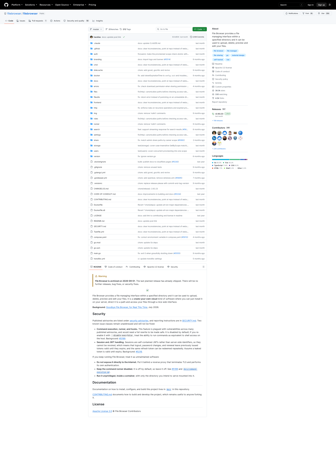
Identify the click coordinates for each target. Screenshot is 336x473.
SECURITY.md (100, 226)
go (227, 55)
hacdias (97, 37)
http (95, 108)
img (95, 113)
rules (96, 118)
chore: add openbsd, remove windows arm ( (157, 178)
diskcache (98, 70)
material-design (238, 55)
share (96, 140)
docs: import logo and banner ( (151, 59)
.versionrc (98, 183)
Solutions (30, 4)
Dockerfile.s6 (99, 210)
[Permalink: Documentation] (91, 382)
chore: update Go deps (148, 242)
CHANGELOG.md (101, 188)
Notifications (293, 13)
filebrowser (14, 13)
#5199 (122, 338)
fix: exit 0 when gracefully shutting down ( (156, 253)
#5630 (186, 129)
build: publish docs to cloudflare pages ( (155, 162)
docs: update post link (111, 37)
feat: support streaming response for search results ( (160, 129)
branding (98, 59)
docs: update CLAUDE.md (149, 43)
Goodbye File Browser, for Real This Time (126, 307)
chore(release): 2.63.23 (148, 188)
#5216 (139, 351)
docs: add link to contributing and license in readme (160, 215)
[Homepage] (6, 5)
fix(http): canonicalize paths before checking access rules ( (163, 92)
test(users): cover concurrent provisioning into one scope (162, 151)
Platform (16, 4)
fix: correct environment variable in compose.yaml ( (160, 237)
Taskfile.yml (99, 232)
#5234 (177, 194)
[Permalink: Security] (91, 314)
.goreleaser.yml (100, 178)
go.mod (97, 242)
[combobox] (174, 29)
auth (96, 54)
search (97, 129)
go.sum (97, 248)
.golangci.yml (99, 172)
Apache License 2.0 (102, 411)
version (97, 156)
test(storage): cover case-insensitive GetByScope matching (163, 145)
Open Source (62, 4)
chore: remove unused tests (150, 167)
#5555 (177, 253)
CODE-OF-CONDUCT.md (105, 194)
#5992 (181, 140)
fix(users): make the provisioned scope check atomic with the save (166, 54)
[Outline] (203, 267)
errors (96, 86)
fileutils (97, 97)
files (95, 92)
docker (97, 75)
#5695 (179, 178)
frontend (97, 102)
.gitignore (98, 167)
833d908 (175, 37)
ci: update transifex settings (150, 259)
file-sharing (218, 55)
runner (96, 124)
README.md (99, 221)
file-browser (218, 51)
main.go (97, 253)
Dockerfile (98, 205)
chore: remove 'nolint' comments (152, 113)
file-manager (232, 51)
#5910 (184, 237)
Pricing (92, 4)
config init (170, 76)
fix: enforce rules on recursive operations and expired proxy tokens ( (167, 108)
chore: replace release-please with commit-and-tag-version (163, 183)
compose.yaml (100, 237)
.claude (97, 43)
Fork (309, 13)
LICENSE (97, 215)
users (96, 151)
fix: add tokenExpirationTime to (151, 75)
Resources (45, 4)
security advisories (139, 320)
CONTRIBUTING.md (102, 199)
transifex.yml (99, 259)
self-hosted (218, 60)
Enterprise (78, 4)
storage (97, 145)
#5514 (167, 59)
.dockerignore (100, 162)
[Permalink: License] (91, 404)
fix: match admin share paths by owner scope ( (158, 140)
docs (96, 81)
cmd (96, 65)
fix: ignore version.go (147, 156)
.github (97, 48)
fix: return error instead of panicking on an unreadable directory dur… (167, 97)
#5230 (175, 162)
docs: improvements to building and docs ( (156, 194)
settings (97, 135)
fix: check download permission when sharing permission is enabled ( (167, 86)
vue (228, 60)
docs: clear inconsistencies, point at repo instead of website (163, 48)
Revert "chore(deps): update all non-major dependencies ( (163, 205)
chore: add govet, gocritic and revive (154, 70)
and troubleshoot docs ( (186, 75)
